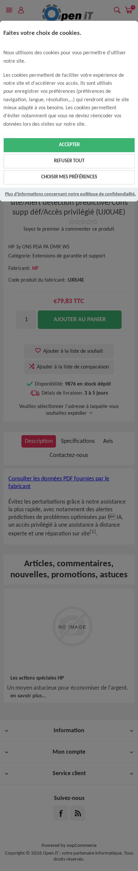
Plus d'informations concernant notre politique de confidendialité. (70, 194)
